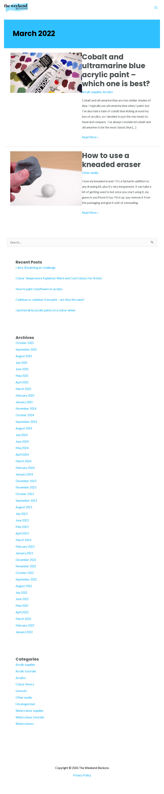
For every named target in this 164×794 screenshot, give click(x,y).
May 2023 (22, 526)
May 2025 (22, 375)
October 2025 (25, 343)
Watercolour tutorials (30, 717)
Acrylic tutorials (26, 671)
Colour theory (25, 684)
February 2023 (25, 546)
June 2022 (22, 599)
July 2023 (21, 513)
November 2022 (26, 566)
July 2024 (21, 435)
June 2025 (22, 369)
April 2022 (22, 612)
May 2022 (22, 605)
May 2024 (22, 448)
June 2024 (22, 441)
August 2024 (24, 428)
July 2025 (21, 362)
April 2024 (22, 454)
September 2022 (26, 579)
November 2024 (26, 408)
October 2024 (25, 415)
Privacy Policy (82, 775)
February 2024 (25, 467)
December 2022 (26, 559)
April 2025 (22, 382)
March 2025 (23, 389)
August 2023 (24, 507)
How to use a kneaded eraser (111, 160)
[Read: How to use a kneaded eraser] (46, 178)
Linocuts (21, 691)
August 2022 (24, 586)
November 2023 (26, 487)
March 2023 (23, 540)
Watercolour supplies (29, 710)
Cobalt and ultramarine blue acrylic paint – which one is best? (116, 70)
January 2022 (24, 632)
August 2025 (24, 356)
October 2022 (25, 572)
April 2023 (22, 533)
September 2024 (26, 421)
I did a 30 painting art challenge (35, 267)
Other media (90, 172)
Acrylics (108, 92)
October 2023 (25, 494)
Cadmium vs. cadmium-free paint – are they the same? (50, 299)
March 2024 (23, 461)
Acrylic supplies (92, 92)
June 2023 (22, 520)
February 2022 (25, 625)
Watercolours (25, 723)
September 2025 (26, 349)
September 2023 (26, 500)
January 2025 (24, 402)
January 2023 (24, 553)
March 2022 (23, 619)
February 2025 (25, 395)
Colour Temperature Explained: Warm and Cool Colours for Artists (59, 278)
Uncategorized (25, 704)
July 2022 (21, 592)
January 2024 (24, 474)
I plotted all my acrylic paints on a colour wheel (45, 310)
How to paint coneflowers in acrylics (39, 289)
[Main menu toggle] (156, 7)
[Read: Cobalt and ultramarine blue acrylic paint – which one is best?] (46, 72)
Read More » (90, 137)
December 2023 (26, 481)
